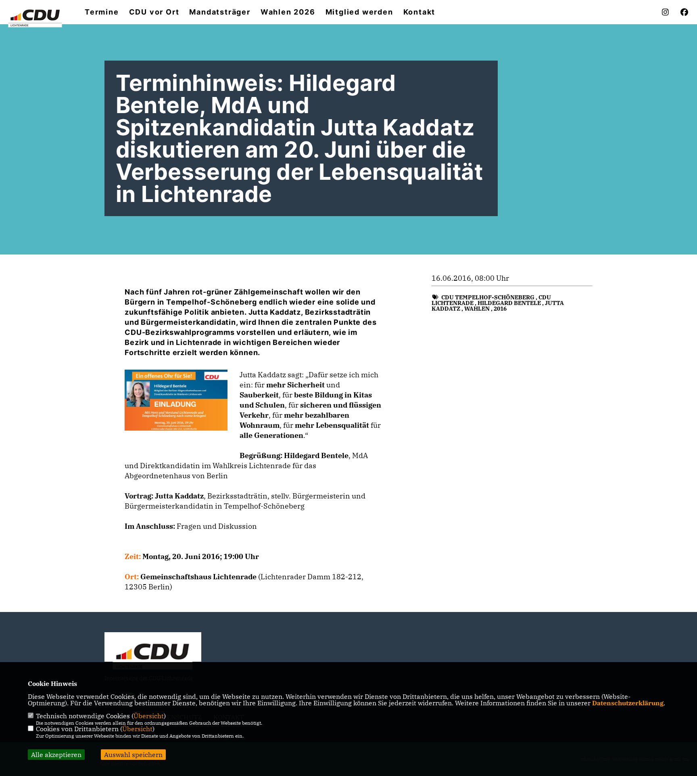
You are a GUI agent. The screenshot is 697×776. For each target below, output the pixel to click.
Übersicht (149, 716)
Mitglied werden (359, 12)
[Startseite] (153, 655)
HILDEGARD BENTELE (509, 303)
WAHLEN (477, 308)
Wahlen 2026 (288, 12)
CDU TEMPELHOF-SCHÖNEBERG (487, 297)
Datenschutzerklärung (628, 703)
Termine (102, 12)
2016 (500, 308)
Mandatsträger (219, 12)
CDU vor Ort (154, 12)
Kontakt (419, 12)
